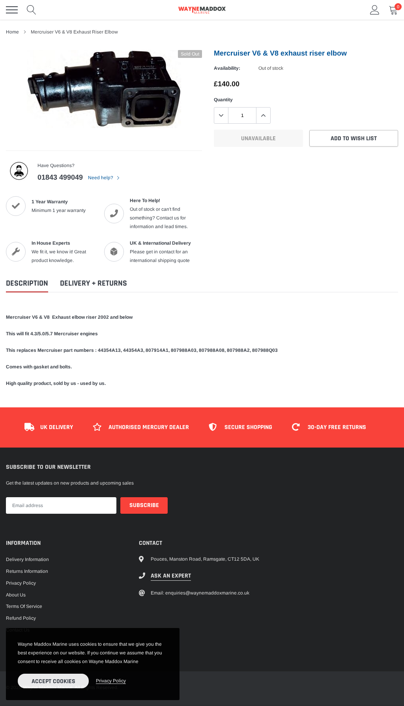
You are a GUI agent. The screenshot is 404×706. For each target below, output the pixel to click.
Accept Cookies (53, 681)
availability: (227, 68)
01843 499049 (60, 177)
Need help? (101, 177)
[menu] (12, 10)
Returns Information (27, 571)
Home (12, 32)
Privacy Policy (21, 583)
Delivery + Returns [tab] (93, 283)
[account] (375, 10)
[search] (31, 10)
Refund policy (21, 618)
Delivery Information (27, 559)
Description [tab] (27, 283)
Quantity (223, 99)
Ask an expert (171, 576)
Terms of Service (24, 606)
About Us (16, 595)
